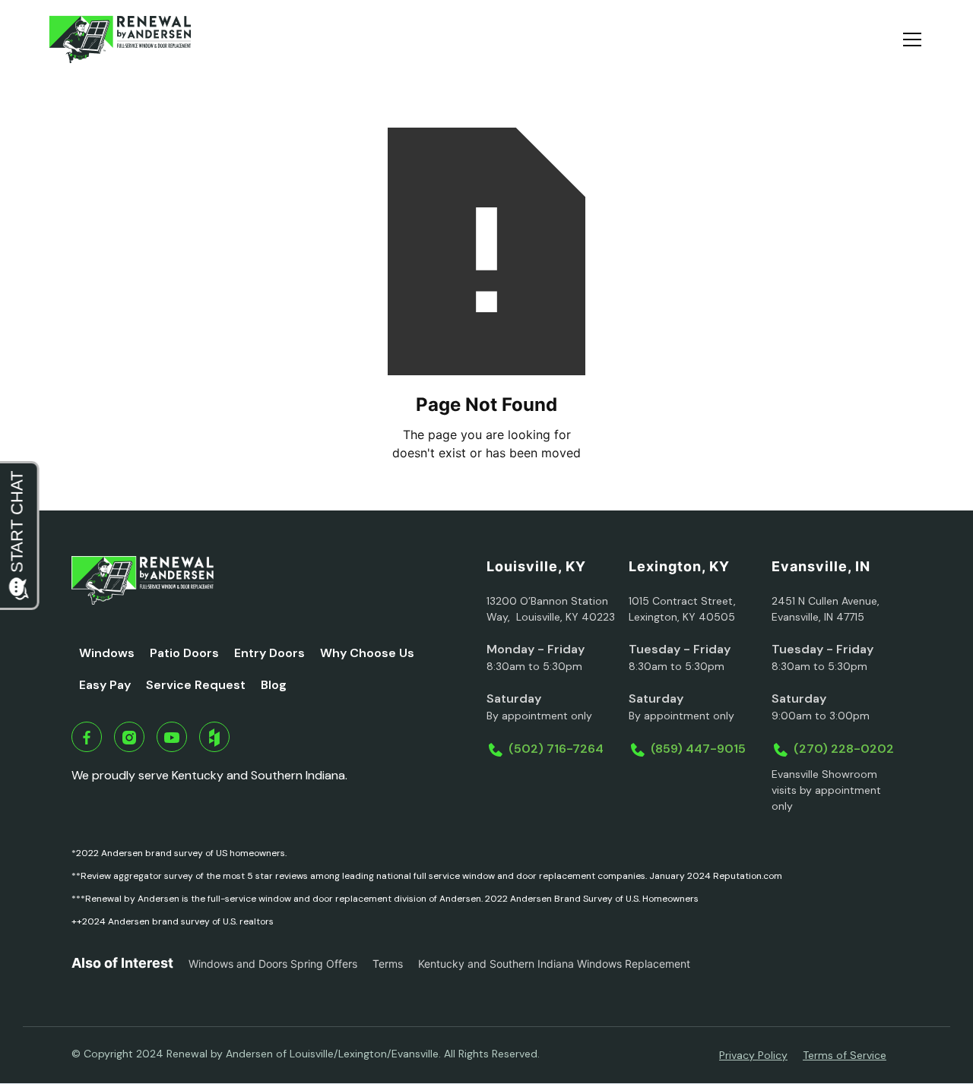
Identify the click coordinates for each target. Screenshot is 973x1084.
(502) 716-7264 (556, 749)
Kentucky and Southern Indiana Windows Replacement (554, 963)
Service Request (196, 685)
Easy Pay (105, 685)
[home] (120, 39)
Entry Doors (269, 653)
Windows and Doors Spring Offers (273, 963)
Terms (387, 963)
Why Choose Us (367, 653)
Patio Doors (184, 653)
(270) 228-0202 (844, 749)
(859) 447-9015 (698, 749)
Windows (107, 653)
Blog (274, 685)
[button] (909, 39)
